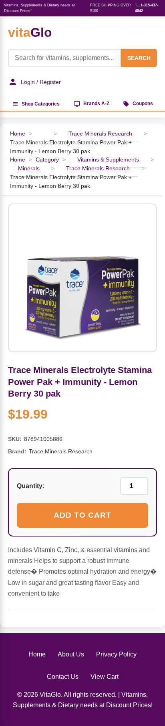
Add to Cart (82, 515)
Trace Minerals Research (100, 134)
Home (17, 134)
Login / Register (41, 82)
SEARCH (139, 58)
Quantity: (30, 486)
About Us (71, 654)
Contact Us (62, 676)
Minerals (29, 169)
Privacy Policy (116, 654)
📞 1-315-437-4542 (146, 8)
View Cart (105, 676)
